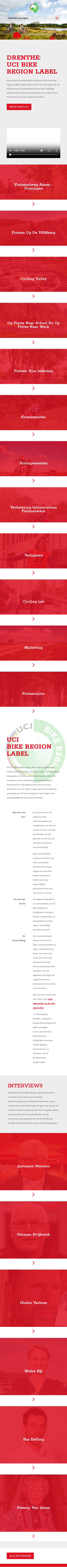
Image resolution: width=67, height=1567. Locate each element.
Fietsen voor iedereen (33, 371)
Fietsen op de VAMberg (33, 233)
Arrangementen (33, 463)
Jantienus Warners (33, 1166)
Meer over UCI (19, 107)
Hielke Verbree (33, 1303)
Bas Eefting (33, 1439)
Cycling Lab (33, 601)
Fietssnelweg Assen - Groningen (33, 187)
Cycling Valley (33, 279)
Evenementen (33, 417)
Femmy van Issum (33, 1508)
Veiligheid (33, 555)
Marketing (33, 647)
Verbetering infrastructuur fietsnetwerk (33, 509)
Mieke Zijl (33, 1371)
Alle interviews (20, 1556)
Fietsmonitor (33, 694)
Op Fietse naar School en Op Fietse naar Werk (33, 325)
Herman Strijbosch (33, 1234)
